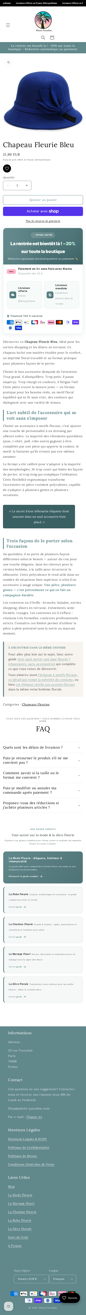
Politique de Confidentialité (28, 1147)
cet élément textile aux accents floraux (45, 684)
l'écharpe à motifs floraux (57, 675)
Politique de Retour (22, 1156)
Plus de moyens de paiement (43, 220)
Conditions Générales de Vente (31, 1164)
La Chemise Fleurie (22, 1212)
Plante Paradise (48, 1307)
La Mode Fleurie (20, 1195)
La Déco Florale (20, 1229)
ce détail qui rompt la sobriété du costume (40, 680)
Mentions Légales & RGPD (27, 1139)
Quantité (8, 177)
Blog (11, 1186)
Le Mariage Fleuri (21, 1203)
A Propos (15, 1246)
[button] (8, 25)
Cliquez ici (34, 1117)
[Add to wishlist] (7, 168)
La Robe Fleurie (19, 1220)
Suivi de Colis (18, 1237)
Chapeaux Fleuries (36, 704)
